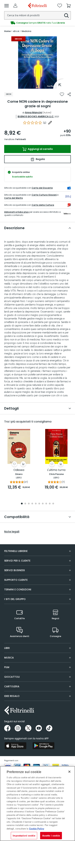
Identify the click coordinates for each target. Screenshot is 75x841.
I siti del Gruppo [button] (15, 599)
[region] (37, 803)
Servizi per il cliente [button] (17, 560)
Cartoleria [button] (11, 686)
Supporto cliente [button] (16, 580)
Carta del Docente (42, 187)
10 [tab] (53, 503)
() (44, 122)
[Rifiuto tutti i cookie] (69, 772)
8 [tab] (46, 503)
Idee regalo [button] (12, 696)
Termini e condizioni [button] (17, 589)
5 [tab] (35, 503)
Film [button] (6, 667)
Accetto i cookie (51, 835)
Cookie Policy (36, 828)
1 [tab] (37, 86)
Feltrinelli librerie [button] (16, 551)
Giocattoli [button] (12, 677)
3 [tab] (28, 503)
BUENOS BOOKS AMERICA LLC (36, 116)
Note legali (11, 532)
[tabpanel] (37, 62)
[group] (37, 23)
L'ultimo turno (56, 470)
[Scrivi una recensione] (50, 123)
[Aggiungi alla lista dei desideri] (62, 94)
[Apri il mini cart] (68, 5)
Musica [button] (9, 657)
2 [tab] (25, 503)
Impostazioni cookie (24, 835)
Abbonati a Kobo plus (16, 211)
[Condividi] (69, 94)
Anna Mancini (33, 112)
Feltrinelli (20, 139)
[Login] (15, 5)
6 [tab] (39, 503)
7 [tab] (42, 503)
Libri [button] (7, 648)
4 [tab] (32, 503)
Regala (40, 159)
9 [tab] (49, 503)
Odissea (18, 470)
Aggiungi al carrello (40, 149)
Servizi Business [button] (14, 570)
